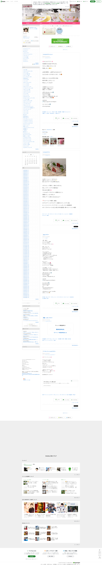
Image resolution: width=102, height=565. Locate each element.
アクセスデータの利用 (62, 564)
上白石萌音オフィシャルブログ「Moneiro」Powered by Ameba (31, 334)
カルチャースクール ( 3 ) (27, 82)
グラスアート (47, 155)
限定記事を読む (61, 329)
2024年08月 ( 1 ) (26, 180)
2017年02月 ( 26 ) (26, 256)
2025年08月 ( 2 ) (26, 170)
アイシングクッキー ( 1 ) (27, 109)
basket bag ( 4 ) (25, 116)
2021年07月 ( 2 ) (26, 191)
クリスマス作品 (25, 57)
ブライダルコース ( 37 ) (27, 137)
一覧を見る (37, 63)
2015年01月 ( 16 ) (26, 290)
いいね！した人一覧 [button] (75, 121)
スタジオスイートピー (32, 27)
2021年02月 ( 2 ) (26, 192)
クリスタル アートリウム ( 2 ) (28, 121)
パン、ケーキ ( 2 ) (26, 85)
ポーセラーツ (25, 59)
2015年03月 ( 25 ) (26, 287)
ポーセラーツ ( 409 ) (26, 144)
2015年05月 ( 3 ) (26, 284)
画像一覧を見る (36, 64)
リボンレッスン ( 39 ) (26, 89)
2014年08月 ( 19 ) (26, 297)
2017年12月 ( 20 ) (26, 242)
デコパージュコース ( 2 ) (27, 140)
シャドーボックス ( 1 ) (26, 103)
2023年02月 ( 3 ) (26, 188)
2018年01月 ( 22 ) (26, 240)
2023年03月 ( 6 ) (26, 187)
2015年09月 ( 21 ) (26, 279)
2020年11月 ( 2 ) (26, 197)
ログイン (98, 1)
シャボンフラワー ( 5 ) (26, 90)
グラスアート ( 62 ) (26, 143)
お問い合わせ (50, 564)
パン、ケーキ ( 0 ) (26, 83)
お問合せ (74, 23)
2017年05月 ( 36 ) (26, 252)
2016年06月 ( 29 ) (26, 266)
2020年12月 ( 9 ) (26, 195)
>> (33, 154)
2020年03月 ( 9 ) (26, 204)
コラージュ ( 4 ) (25, 72)
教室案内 (28, 23)
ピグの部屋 (35, 28)
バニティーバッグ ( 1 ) (26, 92)
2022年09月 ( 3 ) (26, 190)
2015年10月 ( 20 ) (26, 277)
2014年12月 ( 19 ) (26, 291)
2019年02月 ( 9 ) (26, 222)
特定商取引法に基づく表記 (71, 564)
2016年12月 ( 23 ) (26, 259)
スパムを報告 (44, 564)
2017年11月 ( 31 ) (26, 243)
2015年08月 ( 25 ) (26, 280)
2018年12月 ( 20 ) (26, 225)
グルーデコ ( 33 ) (26, 79)
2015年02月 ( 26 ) (26, 288)
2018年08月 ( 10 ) (26, 231)
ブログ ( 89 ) (25, 69)
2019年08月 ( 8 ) (26, 214)
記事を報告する (75, 126)
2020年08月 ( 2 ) (26, 201)
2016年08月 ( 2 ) (26, 263)
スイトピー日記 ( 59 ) (26, 73)
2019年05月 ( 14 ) (26, 218)
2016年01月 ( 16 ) (26, 273)
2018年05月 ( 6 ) (26, 235)
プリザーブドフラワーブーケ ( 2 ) (28, 127)
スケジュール (62, 23)
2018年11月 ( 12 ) (26, 226)
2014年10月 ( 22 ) (26, 294)
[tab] (28, 464)
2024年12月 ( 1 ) (26, 174)
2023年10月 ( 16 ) (26, 184)
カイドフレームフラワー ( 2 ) (27, 123)
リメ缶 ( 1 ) (25, 130)
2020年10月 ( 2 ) (26, 198)
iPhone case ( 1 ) (26, 117)
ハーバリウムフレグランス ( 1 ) (28, 106)
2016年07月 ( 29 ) (26, 264)
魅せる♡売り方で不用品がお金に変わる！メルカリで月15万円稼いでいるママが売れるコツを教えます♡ (31, 339)
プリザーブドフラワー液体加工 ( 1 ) (29, 107)
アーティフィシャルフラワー (49, 351)
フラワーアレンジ (26, 55)
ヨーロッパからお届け (27, 479)
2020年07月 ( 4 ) (26, 202)
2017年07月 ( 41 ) (26, 249)
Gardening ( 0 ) (25, 78)
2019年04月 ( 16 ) (26, 219)
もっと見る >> (51, 136)
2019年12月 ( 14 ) (26, 208)
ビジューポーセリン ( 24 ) (27, 76)
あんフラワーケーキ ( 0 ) (27, 134)
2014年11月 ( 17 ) (26, 293)
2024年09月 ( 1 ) (26, 178)
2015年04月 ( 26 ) (26, 286)
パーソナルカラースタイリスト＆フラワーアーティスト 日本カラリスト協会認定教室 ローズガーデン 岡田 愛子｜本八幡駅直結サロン (31, 320)
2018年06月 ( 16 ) (26, 233)
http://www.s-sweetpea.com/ (27, 373)
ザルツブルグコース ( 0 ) (27, 138)
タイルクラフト (47, 57)
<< (28, 154)
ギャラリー (51, 23)
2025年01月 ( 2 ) (26, 173)
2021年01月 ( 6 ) (26, 194)
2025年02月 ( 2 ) (26, 171)
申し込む (70, 556)
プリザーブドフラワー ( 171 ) (27, 71)
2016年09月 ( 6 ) (26, 262)
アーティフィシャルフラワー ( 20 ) (28, 141)
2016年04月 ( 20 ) (26, 269)
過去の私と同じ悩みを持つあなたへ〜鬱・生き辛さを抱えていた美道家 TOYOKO (31, 341)
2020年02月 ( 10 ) (26, 205)
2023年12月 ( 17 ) (26, 181)
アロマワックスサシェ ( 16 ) (27, 100)
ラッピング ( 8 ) (25, 93)
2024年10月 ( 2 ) (26, 177)
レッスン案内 (39, 23)
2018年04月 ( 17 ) (26, 236)
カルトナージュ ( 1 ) (26, 124)
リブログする (75, 118)
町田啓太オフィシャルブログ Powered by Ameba (31, 337)
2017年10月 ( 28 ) (26, 245)
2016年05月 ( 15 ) (26, 267)
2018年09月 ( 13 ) (26, 229)
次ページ (65, 49)
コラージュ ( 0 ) (25, 110)
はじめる (31, 556)
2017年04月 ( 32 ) (26, 253)
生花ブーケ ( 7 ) (25, 126)
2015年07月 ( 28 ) (26, 281)
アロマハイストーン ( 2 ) (27, 102)
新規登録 (92, 1)
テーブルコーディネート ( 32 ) (28, 88)
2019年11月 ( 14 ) (26, 209)
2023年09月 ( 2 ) (26, 185)
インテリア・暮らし (45, 479)
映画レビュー (63, 479)
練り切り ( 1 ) (25, 131)
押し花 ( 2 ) (25, 114)
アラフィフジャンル (26, 38)
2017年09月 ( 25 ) (26, 246)
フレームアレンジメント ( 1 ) (27, 119)
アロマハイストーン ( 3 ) (27, 86)
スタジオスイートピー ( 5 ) (27, 147)
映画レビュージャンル (28, 464)
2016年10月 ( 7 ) (26, 260)
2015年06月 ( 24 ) (26, 283)
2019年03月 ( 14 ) (26, 221)
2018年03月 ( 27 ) (26, 238)
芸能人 (34, 464)
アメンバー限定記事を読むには (61, 332)
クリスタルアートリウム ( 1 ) (27, 120)
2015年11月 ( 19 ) (26, 276)
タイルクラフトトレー (48, 54)
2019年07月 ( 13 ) (26, 215)
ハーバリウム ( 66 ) (26, 99)
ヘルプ (79, 564)
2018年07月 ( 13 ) (26, 232)
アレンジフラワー (26, 58)
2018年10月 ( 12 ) (26, 228)
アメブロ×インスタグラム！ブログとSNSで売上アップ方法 (31, 313)
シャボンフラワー (49, 317)
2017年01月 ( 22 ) (26, 257)
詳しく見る (51, 556)
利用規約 (55, 564)
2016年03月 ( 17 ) (26, 270)
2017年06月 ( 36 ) (26, 250)
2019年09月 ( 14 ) (26, 212)
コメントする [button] (66, 118)
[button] (99, 557)
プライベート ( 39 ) (26, 75)
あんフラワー (46, 234)
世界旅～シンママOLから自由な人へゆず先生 (30, 315)
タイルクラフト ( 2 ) (26, 133)
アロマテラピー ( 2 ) (26, 96)
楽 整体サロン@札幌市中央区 (28, 310)
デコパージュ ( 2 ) (26, 95)
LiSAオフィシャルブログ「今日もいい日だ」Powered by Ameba (31, 332)
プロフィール (31, 28)
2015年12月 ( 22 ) (26, 274)
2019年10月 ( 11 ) (26, 211)
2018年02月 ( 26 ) (26, 239)
